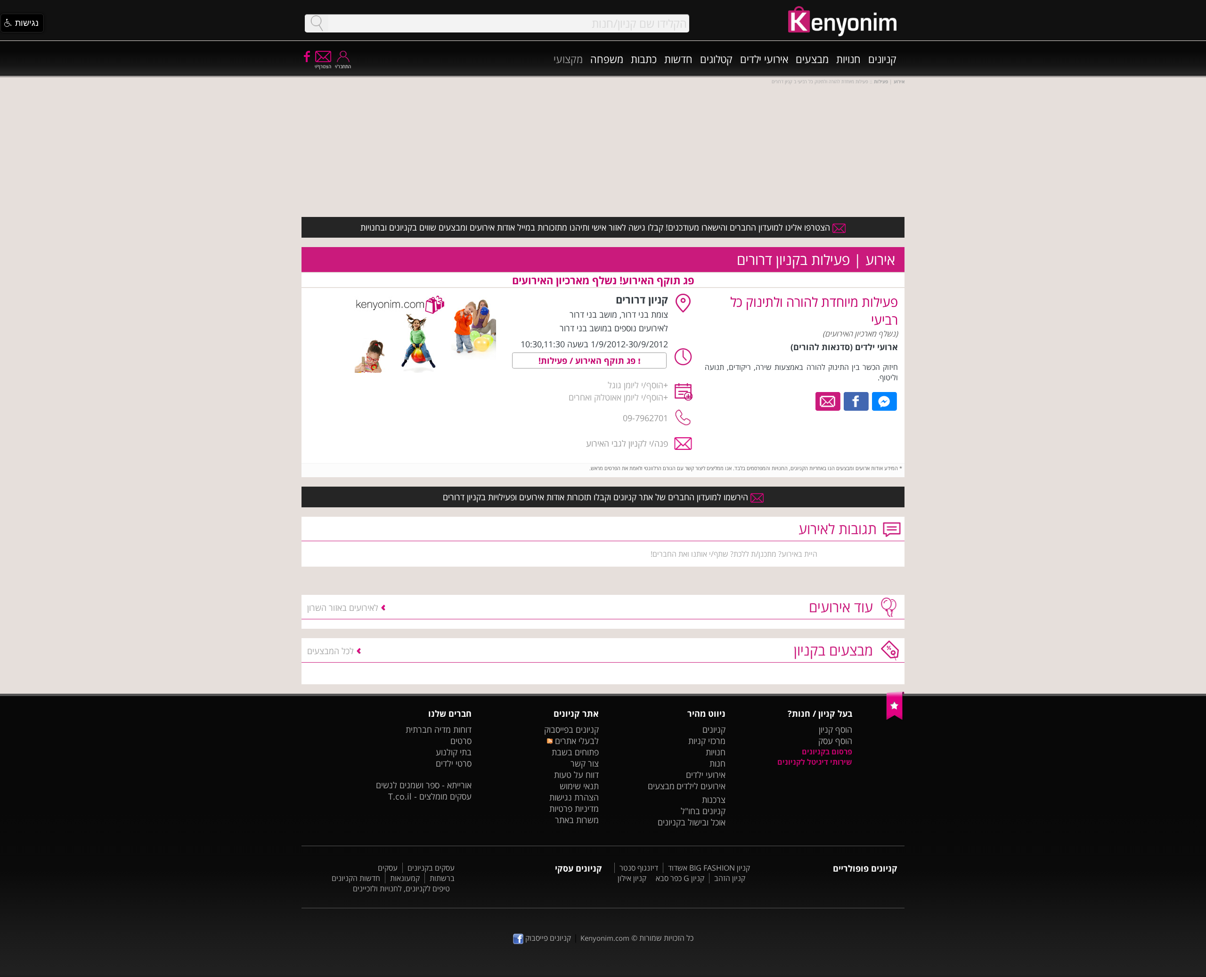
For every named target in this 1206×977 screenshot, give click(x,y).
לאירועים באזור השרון (342, 607)
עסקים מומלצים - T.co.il (430, 796)
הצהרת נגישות (574, 797)
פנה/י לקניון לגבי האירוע (627, 443)
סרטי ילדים (454, 763)
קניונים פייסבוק (547, 938)
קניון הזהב (729, 878)
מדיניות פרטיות (574, 808)
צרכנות (713, 799)
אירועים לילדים (700, 786)
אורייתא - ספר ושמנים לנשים (424, 785)
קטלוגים (716, 59)
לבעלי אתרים (575, 740)
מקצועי (568, 59)
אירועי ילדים (764, 59)
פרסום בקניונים (827, 751)
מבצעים (812, 59)
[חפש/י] (316, 23)
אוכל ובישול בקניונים (691, 822)
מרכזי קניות (706, 740)
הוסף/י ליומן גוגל (635, 385)
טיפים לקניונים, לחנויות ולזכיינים (401, 888)
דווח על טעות (576, 774)
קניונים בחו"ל (703, 811)
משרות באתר (577, 819)
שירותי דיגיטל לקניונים (814, 762)
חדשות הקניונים (356, 878)
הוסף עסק (835, 740)
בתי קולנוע (454, 752)
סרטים (461, 740)
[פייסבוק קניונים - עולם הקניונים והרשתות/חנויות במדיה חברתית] (306, 56)
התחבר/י (343, 66)
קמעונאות (405, 878)
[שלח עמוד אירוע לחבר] (828, 400)
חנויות (848, 59)
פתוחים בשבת (575, 752)
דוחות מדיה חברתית (439, 729)
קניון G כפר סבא (680, 878)
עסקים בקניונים (431, 868)
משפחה (606, 59)
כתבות (644, 59)
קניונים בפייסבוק (571, 729)
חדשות (678, 59)
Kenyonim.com (604, 938)
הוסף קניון (835, 729)
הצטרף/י (323, 66)
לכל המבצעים (330, 651)
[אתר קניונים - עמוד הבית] (895, 718)
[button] (22, 23)
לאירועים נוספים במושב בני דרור (614, 328)
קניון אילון (632, 878)
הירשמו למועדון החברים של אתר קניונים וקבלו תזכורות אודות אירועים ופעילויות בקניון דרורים (596, 497)
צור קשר (584, 763)
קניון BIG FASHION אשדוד (709, 868)
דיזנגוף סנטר (638, 868)
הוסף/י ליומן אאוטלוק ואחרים (616, 397)
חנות (717, 763)
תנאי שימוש (579, 786)
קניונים (882, 59)
